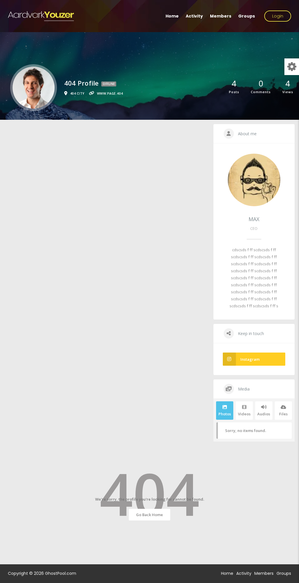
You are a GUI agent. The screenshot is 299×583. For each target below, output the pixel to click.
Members (220, 16)
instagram (250, 359)
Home (172, 16)
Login (277, 16)
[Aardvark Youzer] (41, 16)
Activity (194, 16)
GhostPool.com (60, 573)
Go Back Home (149, 514)
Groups (246, 16)
